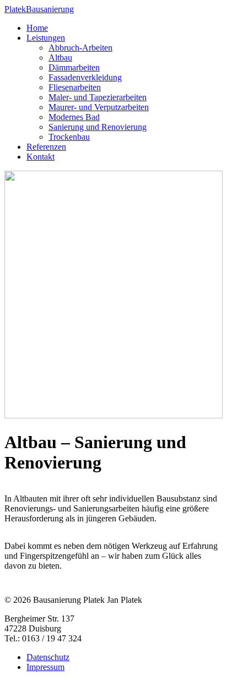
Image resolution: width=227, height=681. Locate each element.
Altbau (60, 57)
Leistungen (45, 37)
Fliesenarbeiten (74, 87)
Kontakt (40, 156)
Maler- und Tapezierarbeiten (97, 97)
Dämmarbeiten (74, 67)
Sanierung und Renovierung (97, 127)
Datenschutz (47, 657)
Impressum (45, 667)
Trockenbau (69, 136)
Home (37, 27)
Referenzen (46, 146)
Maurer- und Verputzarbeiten (98, 107)
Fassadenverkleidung (85, 77)
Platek (39, 9)
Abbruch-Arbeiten (80, 47)
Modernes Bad (74, 117)
